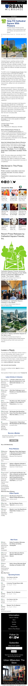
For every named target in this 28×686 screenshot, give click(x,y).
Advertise (14, 622)
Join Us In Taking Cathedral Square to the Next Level (13, 334)
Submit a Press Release (14, 628)
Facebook (10, 638)
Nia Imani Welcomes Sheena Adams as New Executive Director (17, 554)
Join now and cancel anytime (8, 365)
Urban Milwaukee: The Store (14, 661)
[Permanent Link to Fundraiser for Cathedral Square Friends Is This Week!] (14, 299)
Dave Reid (6, 125)
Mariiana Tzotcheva (19, 147)
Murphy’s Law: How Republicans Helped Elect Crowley (18, 509)
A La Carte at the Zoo (12, 577)
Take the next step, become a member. (14, 655)
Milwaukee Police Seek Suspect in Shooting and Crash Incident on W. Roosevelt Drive (18, 453)
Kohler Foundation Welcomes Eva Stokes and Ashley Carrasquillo (17, 543)
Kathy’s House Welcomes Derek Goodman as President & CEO (18, 564)
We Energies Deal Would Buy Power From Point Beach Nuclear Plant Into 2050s (18, 413)
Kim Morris (22, 149)
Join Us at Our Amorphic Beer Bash (8, 1)
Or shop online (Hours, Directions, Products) (14, 683)
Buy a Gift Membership (7, 444)
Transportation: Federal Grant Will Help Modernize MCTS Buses (18, 422)
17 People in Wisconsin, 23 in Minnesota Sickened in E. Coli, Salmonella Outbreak (17, 381)
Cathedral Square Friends (17, 72)
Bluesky (18, 638)
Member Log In (4, 3)
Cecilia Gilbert (12, 150)
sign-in (17, 368)
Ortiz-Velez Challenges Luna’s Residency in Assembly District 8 (18, 391)
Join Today (14, 440)
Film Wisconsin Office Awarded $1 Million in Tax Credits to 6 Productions (18, 402)
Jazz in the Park (5, 105)
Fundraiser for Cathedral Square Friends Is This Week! (11, 301)
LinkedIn (15, 638)
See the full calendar (6, 611)
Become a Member (14, 433)
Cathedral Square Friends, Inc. (8, 34)
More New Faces (5, 573)
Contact (14, 624)
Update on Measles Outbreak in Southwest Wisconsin (18, 464)
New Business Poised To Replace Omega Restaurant (17, 496)
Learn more (17, 362)
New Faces (14, 540)
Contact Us (24, 373)
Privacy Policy (14, 626)
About (14, 620)
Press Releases (14, 449)
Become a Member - (21, 1)
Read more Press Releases (8, 491)
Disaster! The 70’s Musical (13, 592)
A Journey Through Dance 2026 (15, 583)
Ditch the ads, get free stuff (14, 656)
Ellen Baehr (10, 149)
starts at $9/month (8, 362)
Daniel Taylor (4, 150)
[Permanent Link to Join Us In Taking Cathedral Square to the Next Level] (14, 332)
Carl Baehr (19, 150)
